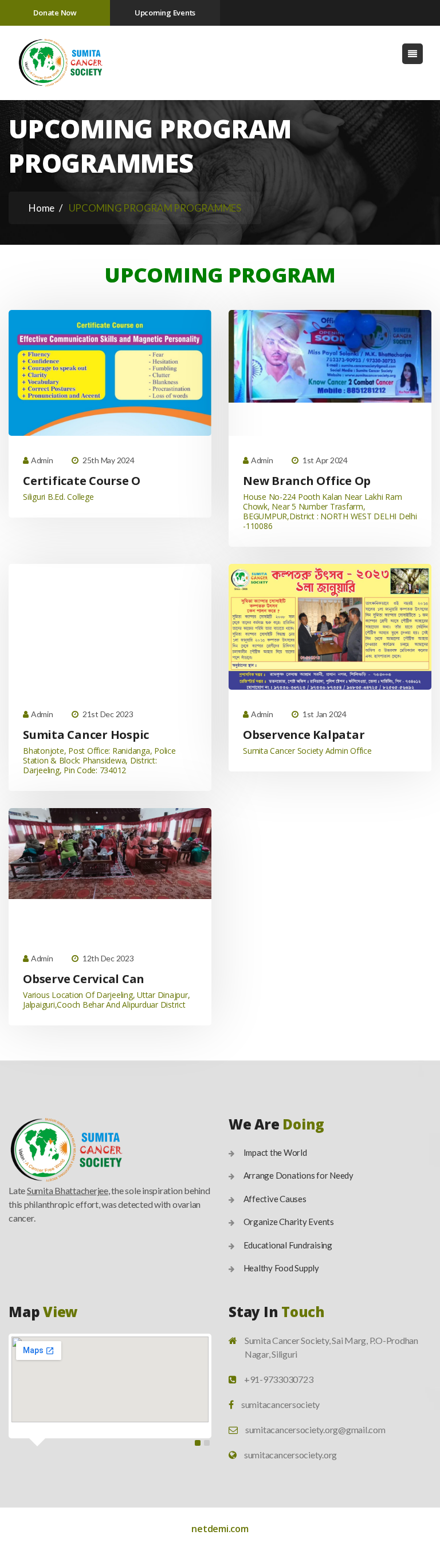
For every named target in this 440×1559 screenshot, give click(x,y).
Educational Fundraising (287, 1245)
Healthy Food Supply (281, 1268)
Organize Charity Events (288, 1221)
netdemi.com (219, 1528)
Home (41, 208)
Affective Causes (275, 1199)
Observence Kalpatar (303, 734)
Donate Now (55, 12)
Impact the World (275, 1152)
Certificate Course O (81, 480)
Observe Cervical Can (83, 979)
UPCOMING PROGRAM (220, 275)
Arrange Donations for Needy (298, 1175)
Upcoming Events (165, 12)
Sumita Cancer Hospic (86, 734)
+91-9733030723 (278, 1379)
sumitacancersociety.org (290, 1454)
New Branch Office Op (307, 480)
